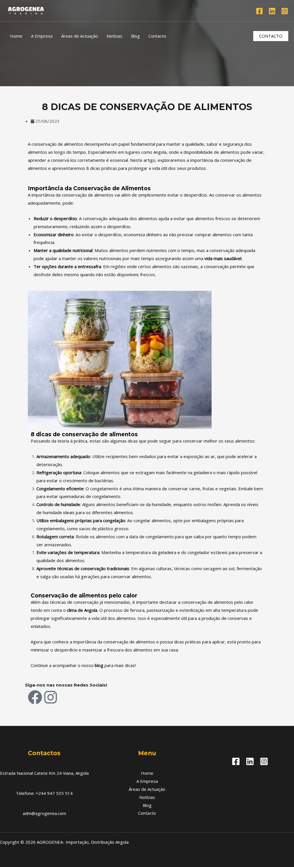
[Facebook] (259, 11)
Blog (135, 36)
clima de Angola (82, 610)
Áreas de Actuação (79, 36)
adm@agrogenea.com (44, 813)
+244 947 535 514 (54, 793)
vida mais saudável (222, 258)
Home (16, 36)
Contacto (157, 36)
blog (99, 665)
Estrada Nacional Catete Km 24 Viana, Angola (44, 773)
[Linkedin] (272, 11)
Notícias (114, 36)
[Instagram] (284, 11)
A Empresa (42, 36)
